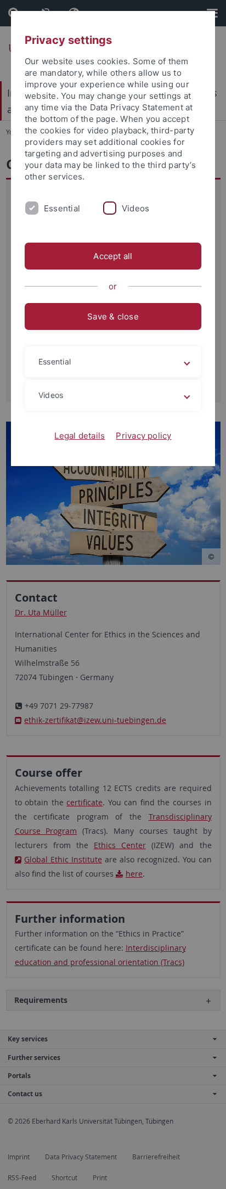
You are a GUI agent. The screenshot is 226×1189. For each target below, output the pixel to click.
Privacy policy (143, 435)
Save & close (113, 316)
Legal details (79, 435)
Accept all (112, 256)
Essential (62, 208)
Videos (135, 208)
